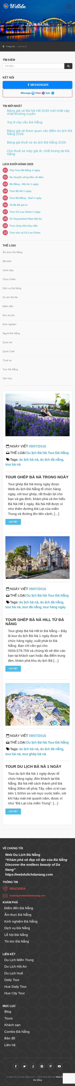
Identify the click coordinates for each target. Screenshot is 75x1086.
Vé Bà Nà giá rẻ (19, 204)
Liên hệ (10, 1045)
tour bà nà (13, 464)
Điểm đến (8, 306)
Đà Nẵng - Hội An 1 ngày (24, 184)
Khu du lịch (9, 315)
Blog (7, 1011)
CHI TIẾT (13, 522)
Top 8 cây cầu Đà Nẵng (24, 122)
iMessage (26, 93)
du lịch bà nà (28, 459)
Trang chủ (10, 46)
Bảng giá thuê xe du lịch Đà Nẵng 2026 (36, 142)
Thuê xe (7, 360)
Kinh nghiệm (9, 324)
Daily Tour (11, 980)
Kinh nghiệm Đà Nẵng (21, 921)
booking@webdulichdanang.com (27, 895)
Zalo (48, 93)
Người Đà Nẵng (11, 333)
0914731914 (17, 888)
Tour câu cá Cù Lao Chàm (25, 232)
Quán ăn (7, 342)
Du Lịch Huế (13, 973)
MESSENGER (39, 84)
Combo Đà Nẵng (17, 1031)
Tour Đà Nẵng (10, 369)
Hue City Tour (14, 993)
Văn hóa (7, 378)
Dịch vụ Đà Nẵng (12, 288)
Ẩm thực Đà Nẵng (12, 252)
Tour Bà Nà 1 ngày (20, 191)
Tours (8, 1018)
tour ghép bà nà (34, 754)
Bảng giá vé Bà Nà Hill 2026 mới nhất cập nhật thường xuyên (38, 112)
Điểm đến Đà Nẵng (18, 908)
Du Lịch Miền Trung (19, 960)
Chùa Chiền (9, 279)
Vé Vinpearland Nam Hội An (26, 218)
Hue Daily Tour (15, 986)
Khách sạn (12, 1025)
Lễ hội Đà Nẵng (16, 935)
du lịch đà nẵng (51, 459)
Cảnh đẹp (8, 270)
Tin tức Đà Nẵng (16, 941)
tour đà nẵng (31, 607)
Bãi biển (7, 261)
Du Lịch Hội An (15, 966)
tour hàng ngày (54, 607)
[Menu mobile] (69, 7)
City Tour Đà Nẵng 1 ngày (25, 170)
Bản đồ (9, 1038)
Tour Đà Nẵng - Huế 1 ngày (26, 198)
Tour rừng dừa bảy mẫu (24, 225)
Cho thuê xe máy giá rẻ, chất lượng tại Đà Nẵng (38, 152)
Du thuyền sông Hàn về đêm (26, 177)
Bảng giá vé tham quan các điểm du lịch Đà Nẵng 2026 (39, 132)
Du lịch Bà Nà (10, 297)
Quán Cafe (9, 351)
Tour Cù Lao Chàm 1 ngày (25, 211)
